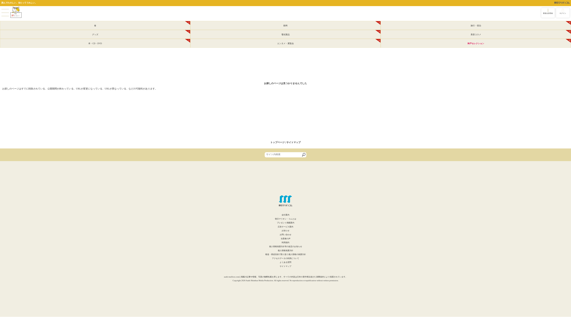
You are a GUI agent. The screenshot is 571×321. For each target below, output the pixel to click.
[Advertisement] (285, 115)
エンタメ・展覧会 (328, 42)
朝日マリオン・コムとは (285, 219)
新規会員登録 (548, 13)
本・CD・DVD (138, 42)
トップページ (277, 142)
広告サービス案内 (285, 227)
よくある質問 (285, 262)
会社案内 (285, 215)
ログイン (563, 13)
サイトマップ (293, 142)
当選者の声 (285, 239)
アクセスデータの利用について (285, 258)
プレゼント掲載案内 (285, 223)
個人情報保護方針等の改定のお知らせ (285, 247)
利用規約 (285, 242)
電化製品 (330, 33)
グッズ (140, 33)
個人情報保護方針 (285, 251)
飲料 (331, 24)
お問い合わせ (285, 235)
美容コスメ (520, 33)
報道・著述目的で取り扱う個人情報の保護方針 (285, 254)
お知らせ (285, 231)
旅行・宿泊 (520, 24)
